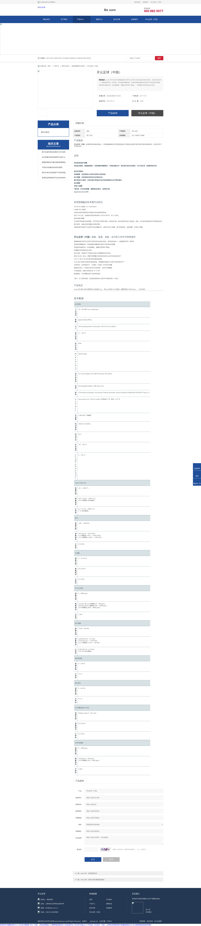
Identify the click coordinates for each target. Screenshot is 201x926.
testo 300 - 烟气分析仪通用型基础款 (92, 879)
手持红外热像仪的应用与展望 (52, 167)
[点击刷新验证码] (105, 849)
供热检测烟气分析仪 (78, 66)
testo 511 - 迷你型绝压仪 (89, 873)
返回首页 (137, 2)
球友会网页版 (44, 925)
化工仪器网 (158, 921)
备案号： (85, 921)
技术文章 (116, 19)
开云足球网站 (50, 2)
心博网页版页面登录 (56, 925)
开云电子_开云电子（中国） (97, 925)
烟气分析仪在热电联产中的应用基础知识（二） (54, 172)
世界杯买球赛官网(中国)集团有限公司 (119, 925)
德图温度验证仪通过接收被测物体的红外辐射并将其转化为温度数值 (54, 162)
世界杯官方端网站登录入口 (9, 925)
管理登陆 (142, 921)
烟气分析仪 (65, 66)
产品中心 (80, 19)
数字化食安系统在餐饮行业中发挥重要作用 (54, 152)
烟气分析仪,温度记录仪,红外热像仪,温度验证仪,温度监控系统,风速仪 (68, 58)
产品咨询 (112, 113)
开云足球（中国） (156, 2)
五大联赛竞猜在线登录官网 (142, 925)
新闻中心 (99, 19)
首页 (49, 66)
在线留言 (145, 2)
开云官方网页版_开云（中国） (29, 925)
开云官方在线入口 (80, 925)
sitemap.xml (94, 921)
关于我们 (64, 19)
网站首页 (46, 19)
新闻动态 (109, 904)
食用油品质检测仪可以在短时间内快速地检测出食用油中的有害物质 (54, 178)
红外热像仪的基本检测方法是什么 (53, 157)
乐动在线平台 (68, 925)
